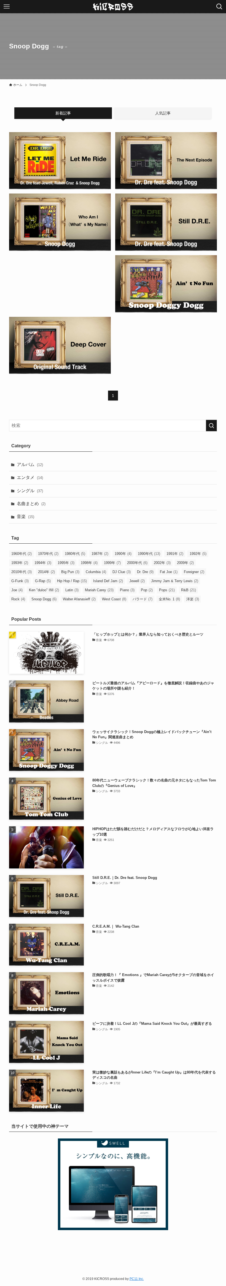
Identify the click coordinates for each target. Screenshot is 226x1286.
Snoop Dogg (44, 599)
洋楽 (192, 599)
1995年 (66, 563)
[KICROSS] (113, 6)
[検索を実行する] (211, 425)
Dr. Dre (145, 572)
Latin (72, 590)
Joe (17, 590)
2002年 (162, 563)
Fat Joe (168, 572)
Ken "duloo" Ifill (44, 590)
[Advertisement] (60, 269)
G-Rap (43, 581)
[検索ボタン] (219, 6)
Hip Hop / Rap (72, 581)
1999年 (112, 563)
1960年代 (21, 554)
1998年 (89, 563)
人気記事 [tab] (163, 113)
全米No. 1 (169, 599)
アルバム (30, 464)
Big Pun (70, 572)
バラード (142, 599)
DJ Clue (121, 572)
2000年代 (137, 563)
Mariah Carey (99, 590)
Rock (18, 599)
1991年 (174, 554)
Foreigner (194, 572)
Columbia (96, 572)
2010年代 (21, 572)
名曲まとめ (31, 503)
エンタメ (30, 477)
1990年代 (149, 554)
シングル (30, 490)
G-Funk (20, 581)
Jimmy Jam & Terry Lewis (174, 581)
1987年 (100, 554)
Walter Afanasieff (79, 599)
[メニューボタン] (6, 6)
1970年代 (48, 554)
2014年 (46, 572)
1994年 (42, 563)
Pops (167, 590)
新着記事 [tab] (63, 113)
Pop (147, 590)
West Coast (114, 599)
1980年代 (75, 554)
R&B (188, 590)
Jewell (137, 581)
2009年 (185, 563)
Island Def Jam (108, 581)
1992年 (198, 554)
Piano (127, 590)
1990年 (123, 554)
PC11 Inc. (137, 1279)
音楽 (25, 516)
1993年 (19, 563)
